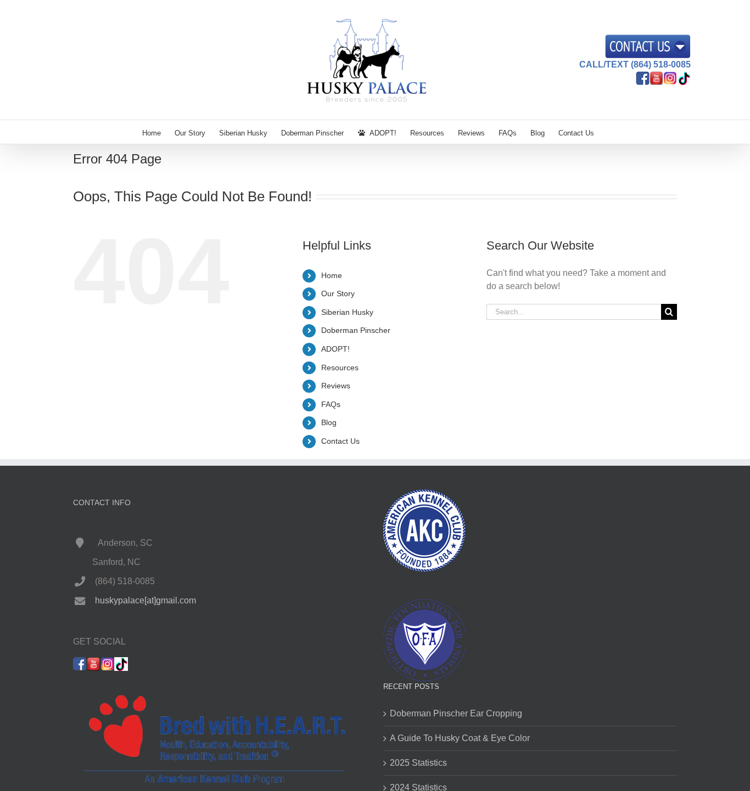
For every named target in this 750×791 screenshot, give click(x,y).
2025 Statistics (418, 762)
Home (331, 275)
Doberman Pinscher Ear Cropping (456, 713)
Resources (340, 367)
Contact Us (340, 441)
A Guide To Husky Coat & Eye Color (460, 738)
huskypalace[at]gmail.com (145, 600)
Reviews (335, 385)
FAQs (330, 404)
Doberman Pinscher (355, 330)
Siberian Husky (347, 312)
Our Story (338, 293)
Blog (329, 422)
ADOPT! (335, 348)
